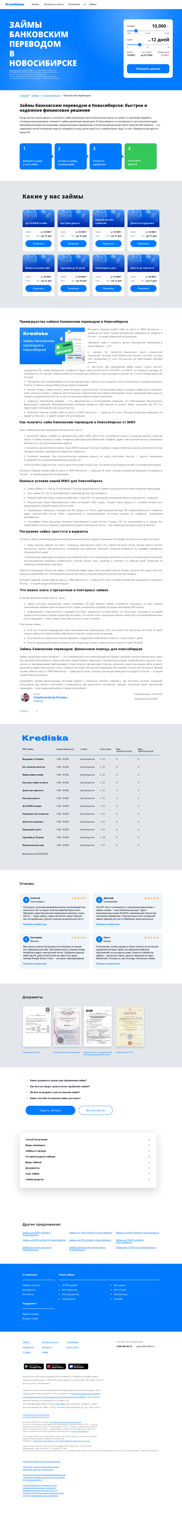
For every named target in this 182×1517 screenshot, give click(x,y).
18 (148, 47)
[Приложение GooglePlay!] (34, 1366)
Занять (36, 4)
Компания (74, 4)
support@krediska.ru (145, 1346)
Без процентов (70, 1294)
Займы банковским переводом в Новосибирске (87, 1248)
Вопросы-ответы (54, 4)
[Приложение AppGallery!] (56, 1366)
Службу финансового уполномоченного (65, 1422)
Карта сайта (73, 1347)
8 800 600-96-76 (124, 1346)
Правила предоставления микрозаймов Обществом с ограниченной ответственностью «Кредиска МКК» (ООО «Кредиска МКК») (44, 1477)
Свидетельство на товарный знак (66, 1052)
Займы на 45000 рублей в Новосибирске (36, 1234)
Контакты (28, 1294)
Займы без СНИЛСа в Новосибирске (136, 1247)
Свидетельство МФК (31, 1052)
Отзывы (26, 1352)
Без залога (120, 1285)
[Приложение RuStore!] (78, 1366)
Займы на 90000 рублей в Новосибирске (130, 1241)
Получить (148, 68)
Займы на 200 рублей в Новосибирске (90, 1240)
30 (168, 47)
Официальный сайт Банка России (36, 1415)
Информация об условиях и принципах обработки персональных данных (61, 1441)
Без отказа (120, 1289)
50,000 (167, 33)
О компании (72, 1342)
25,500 (147, 33)
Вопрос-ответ (30, 1318)
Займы (92, 4)
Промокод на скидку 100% (21, 70)
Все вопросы (95, 1110)
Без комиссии (69, 1289)
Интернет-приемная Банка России (36, 1417)
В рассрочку (69, 1298)
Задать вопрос (50, 1110)
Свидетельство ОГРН (124, 1052)
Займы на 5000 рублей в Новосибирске (137, 1232)
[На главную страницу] (15, 4)
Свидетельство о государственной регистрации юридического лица (97, 1053)
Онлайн (118, 1298)
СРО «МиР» (60, 1404)
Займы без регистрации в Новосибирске (36, 1248)
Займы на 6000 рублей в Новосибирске (44, 1240)
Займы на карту (31, 1285)
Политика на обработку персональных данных (41, 1462)
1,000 (129, 33)
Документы (28, 1289)
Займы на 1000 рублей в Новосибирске (90, 1232)
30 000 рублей (69, 1285)
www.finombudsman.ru (80, 1431)
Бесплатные (120, 1294)
